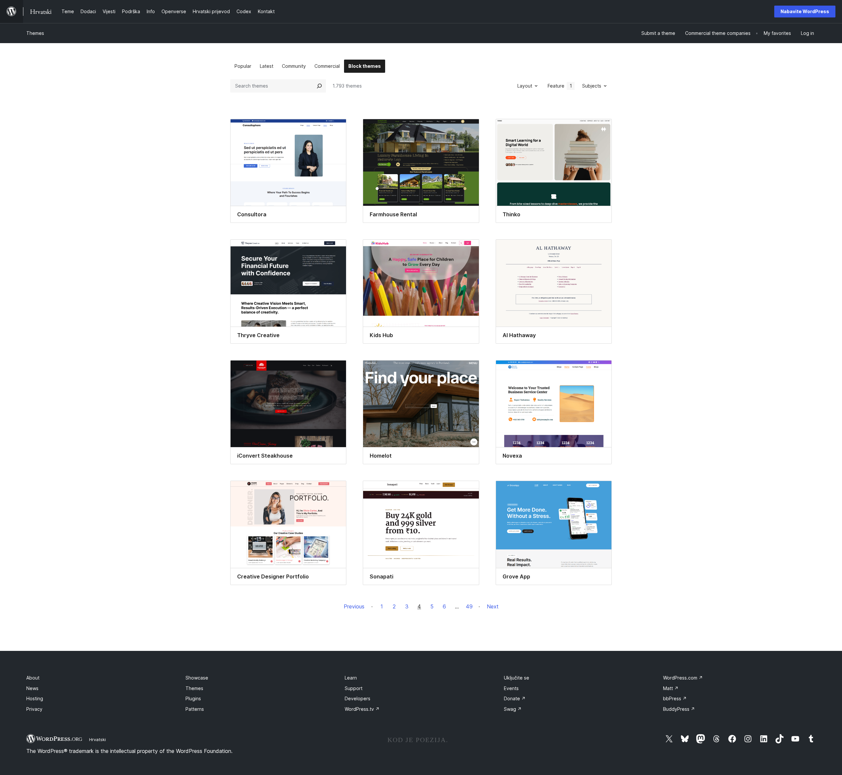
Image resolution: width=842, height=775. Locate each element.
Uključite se (516, 678)
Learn (351, 678)
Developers (357, 698)
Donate (515, 698)
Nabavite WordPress (804, 11)
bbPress (675, 698)
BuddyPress (679, 709)
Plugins (193, 698)
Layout (524, 86)
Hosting (34, 698)
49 (469, 606)
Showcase (197, 678)
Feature (560, 86)
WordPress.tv (362, 709)
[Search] (319, 86)
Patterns (195, 709)
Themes (35, 33)
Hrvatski (97, 739)
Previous (354, 606)
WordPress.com (683, 678)
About (32, 678)
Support (353, 688)
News (32, 688)
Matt (671, 688)
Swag (513, 709)
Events (511, 688)
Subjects (591, 86)
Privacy (34, 709)
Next (493, 606)
